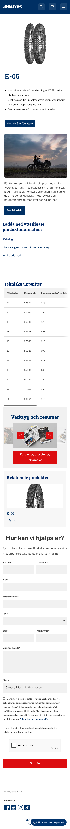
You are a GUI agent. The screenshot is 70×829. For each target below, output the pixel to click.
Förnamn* (7, 562)
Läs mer (12, 520)
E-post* (6, 579)
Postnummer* (43, 630)
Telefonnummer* (11, 596)
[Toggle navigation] (63, 6)
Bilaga (6, 680)
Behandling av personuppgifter (34, 719)
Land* (5, 613)
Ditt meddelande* (11, 648)
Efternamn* (42, 562)
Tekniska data (14, 210)
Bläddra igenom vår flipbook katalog (26, 247)
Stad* (5, 630)
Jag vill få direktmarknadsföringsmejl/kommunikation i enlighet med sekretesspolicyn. (30, 730)
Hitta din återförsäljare (20, 123)
